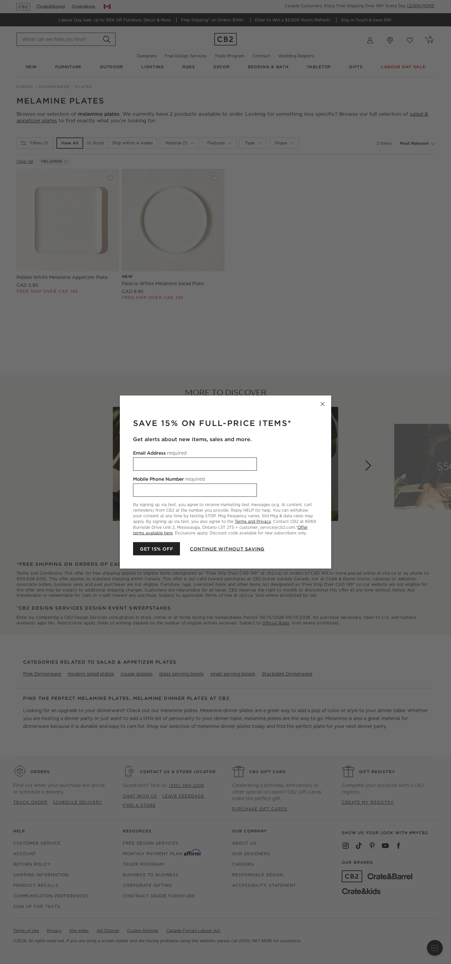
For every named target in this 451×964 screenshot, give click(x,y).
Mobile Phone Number (169, 479)
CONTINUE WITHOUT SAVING (227, 549)
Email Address (160, 453)
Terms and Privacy (253, 521)
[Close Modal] (322, 404)
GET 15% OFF (156, 549)
